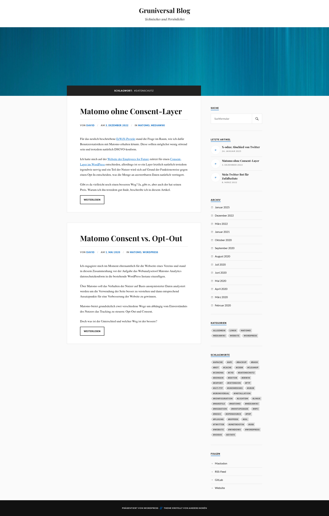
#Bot (216, 367)
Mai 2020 (220, 280)
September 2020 (224, 248)
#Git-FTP (218, 388)
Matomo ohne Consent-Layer (131, 111)
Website (234, 335)
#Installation (242, 393)
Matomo (144, 125)
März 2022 (221, 223)
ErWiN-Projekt (125, 139)
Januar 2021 (222, 231)
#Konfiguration (223, 398)
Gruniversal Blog (164, 10)
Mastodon (221, 463)
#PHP (248, 414)
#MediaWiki (252, 404)
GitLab (219, 479)
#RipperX (233, 419)
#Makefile (219, 404)
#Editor (232, 378)
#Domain (218, 378)
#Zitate (230, 435)
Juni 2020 (221, 272)
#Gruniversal (221, 393)
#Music (217, 414)
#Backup (242, 362)
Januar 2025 (222, 207)
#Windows (234, 429)
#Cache (227, 367)
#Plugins (218, 419)
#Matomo (235, 404)
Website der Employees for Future (128, 159)
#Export (218, 383)
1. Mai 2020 (113, 252)
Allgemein (219, 330)
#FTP (247, 383)
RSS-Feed (220, 471)
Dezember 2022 (224, 215)
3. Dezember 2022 (117, 125)
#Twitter (218, 424)
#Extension (234, 383)
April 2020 (221, 288)
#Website (218, 429)
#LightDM (242, 398)
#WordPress (252, 429)
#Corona (218, 372)
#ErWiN (246, 378)
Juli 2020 (220, 264)
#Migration (220, 409)
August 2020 (222, 256)
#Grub (250, 388)
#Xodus (217, 435)
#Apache (218, 362)
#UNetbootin (236, 424)
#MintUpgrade (239, 409)
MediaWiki (158, 125)
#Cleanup (252, 367)
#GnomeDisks (235, 388)
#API (229, 362)
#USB (251, 424)
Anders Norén (198, 508)
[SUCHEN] (257, 119)
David (90, 125)
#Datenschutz (246, 372)
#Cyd (231, 372)
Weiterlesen (92, 199)
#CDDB (239, 367)
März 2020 (221, 297)
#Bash (254, 362)
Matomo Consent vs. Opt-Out (131, 238)
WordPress (150, 252)
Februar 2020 (223, 305)
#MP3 (255, 409)
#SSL (245, 419)
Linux (233, 330)
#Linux (256, 398)
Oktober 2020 (223, 240)
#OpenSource (233, 414)
